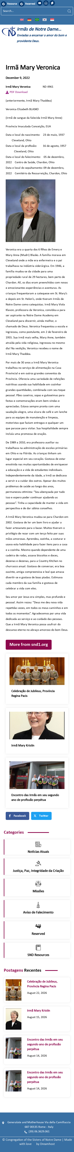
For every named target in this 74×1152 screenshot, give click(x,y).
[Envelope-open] (46, 3)
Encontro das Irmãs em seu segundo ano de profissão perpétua (45, 1044)
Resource (12, 3)
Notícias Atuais (38, 852)
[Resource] (3, 4)
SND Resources (38, 955)
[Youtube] (39, 3)
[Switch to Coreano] (44, 19)
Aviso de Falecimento (38, 912)
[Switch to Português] (37, 19)
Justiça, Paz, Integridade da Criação (38, 871)
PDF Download (19, 92)
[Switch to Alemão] (29, 19)
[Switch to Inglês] (22, 19)
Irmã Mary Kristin (24, 745)
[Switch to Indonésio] (52, 19)
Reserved (30, 3)
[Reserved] (21, 4)
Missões (38, 891)
